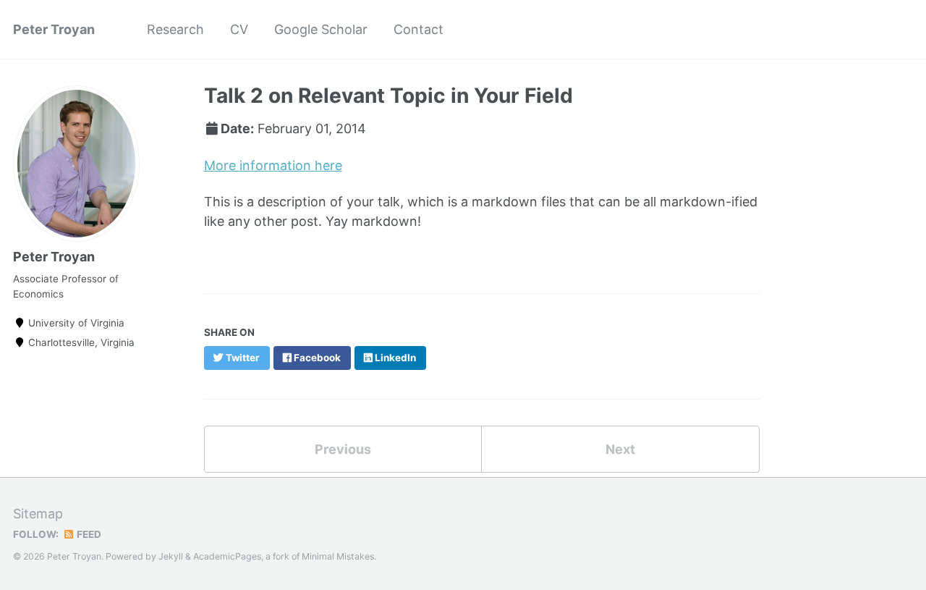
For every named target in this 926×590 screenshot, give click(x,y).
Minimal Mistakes (338, 556)
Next (620, 449)
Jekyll (170, 556)
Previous (343, 449)
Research (175, 29)
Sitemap (38, 513)
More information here (273, 165)
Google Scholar (321, 29)
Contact (418, 29)
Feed (88, 534)
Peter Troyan (54, 29)
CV (239, 29)
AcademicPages (227, 556)
